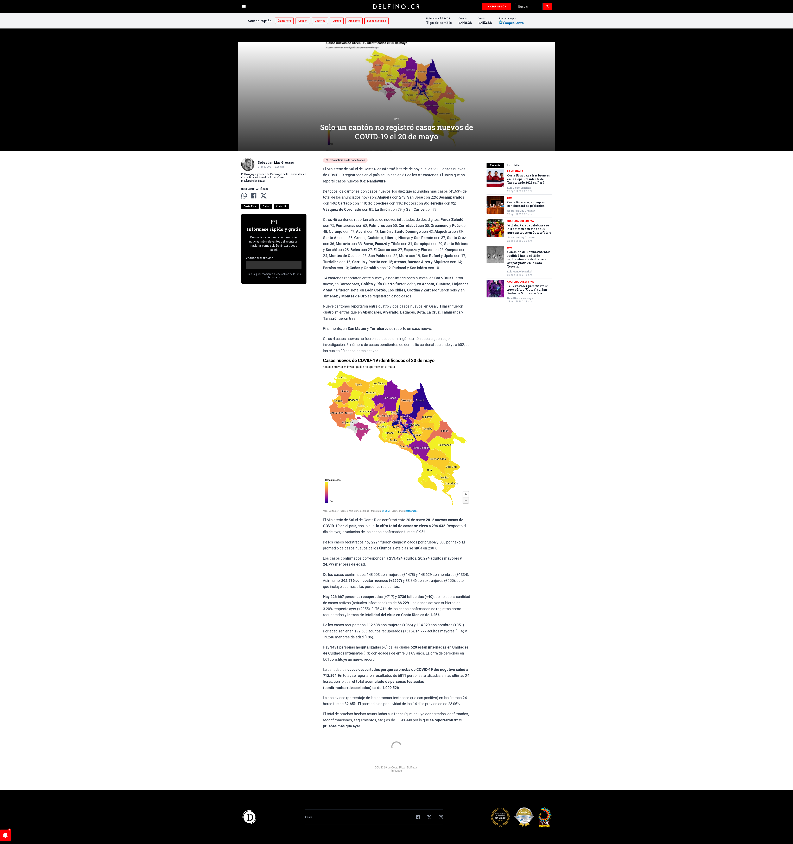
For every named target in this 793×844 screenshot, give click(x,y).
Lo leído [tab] (513, 165)
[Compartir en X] (263, 195)
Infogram (396, 770)
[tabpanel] (519, 236)
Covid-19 (281, 206)
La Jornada (515, 171)
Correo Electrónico (259, 258)
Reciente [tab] (495, 165)
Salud (266, 206)
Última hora (284, 20)
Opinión (302, 20)
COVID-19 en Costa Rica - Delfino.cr (396, 767)
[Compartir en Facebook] (253, 195)
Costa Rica (250, 206)
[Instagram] (440, 817)
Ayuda (308, 817)
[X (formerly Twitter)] (429, 817)
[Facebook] (417, 817)
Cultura (337, 20)
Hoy (396, 119)
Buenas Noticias (376, 20)
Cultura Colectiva (520, 221)
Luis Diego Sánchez (519, 187)
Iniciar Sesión (496, 6)
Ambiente (354, 20)
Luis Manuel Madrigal (519, 271)
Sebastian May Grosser (521, 211)
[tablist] (519, 165)
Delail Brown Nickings (520, 298)
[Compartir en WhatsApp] (244, 196)
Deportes (320, 20)
